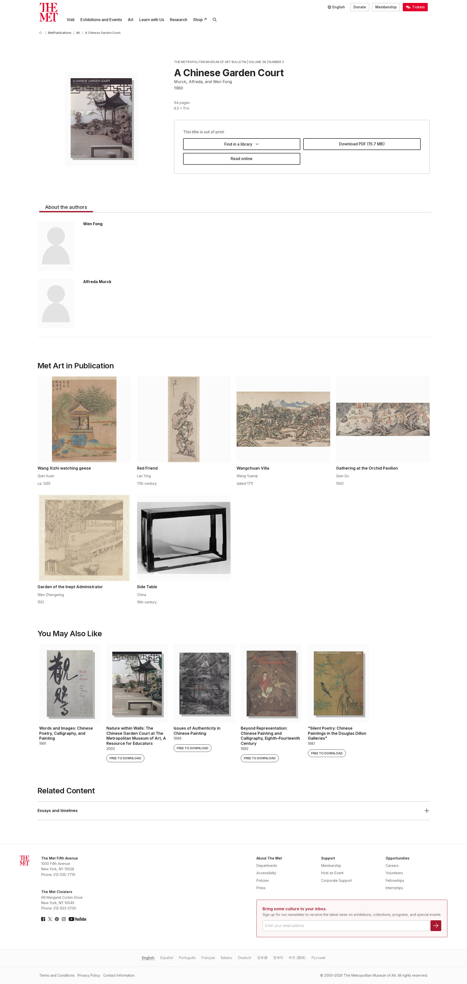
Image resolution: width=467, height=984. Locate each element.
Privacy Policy (88, 975)
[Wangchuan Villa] (283, 419)
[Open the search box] (215, 20)
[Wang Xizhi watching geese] (84, 419)
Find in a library (238, 144)
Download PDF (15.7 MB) (362, 143)
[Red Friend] (184, 419)
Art (130, 19)
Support (328, 858)
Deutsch (244, 958)
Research (178, 19)
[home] (41, 32)
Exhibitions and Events (101, 19)
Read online (241, 158)
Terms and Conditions (57, 975)
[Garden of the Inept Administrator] (84, 538)
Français (208, 958)
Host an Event (332, 873)
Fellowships (395, 880)
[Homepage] (48, 12)
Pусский (318, 958)
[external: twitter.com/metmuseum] (50, 919)
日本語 (262, 958)
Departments (266, 865)
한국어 (278, 958)
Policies (262, 880)
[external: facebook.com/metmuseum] (43, 919)
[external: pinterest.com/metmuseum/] (57, 919)
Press (260, 888)
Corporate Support (336, 880)
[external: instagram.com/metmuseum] (64, 919)
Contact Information (119, 975)
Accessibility (266, 873)
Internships (394, 888)
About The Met (269, 858)
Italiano (226, 958)
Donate (359, 7)
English (148, 958)
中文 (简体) (297, 958)
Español (166, 958)
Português (187, 958)
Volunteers (394, 873)
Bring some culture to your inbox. (295, 908)
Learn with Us (151, 19)
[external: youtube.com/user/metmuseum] (77, 919)
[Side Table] (184, 538)
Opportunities (397, 858)
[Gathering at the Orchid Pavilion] (383, 419)
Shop (198, 19)
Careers (392, 865)
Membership (386, 7)
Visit (71, 19)
